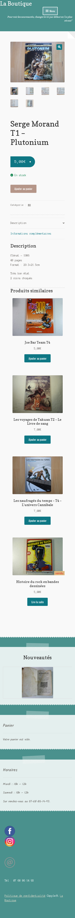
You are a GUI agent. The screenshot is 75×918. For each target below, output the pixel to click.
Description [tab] (18, 223)
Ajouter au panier (23, 189)
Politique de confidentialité (25, 895)
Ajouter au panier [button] (38, 358)
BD (29, 205)
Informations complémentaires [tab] (30, 233)
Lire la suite (37, 602)
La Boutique (16, 3)
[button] (59, 47)
